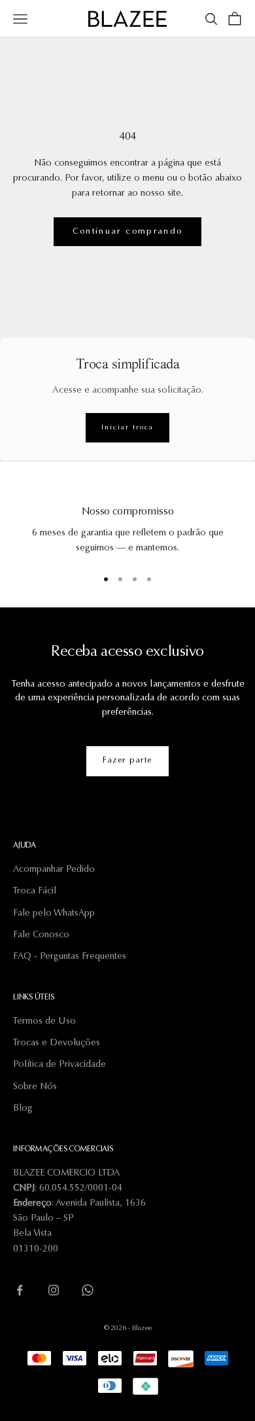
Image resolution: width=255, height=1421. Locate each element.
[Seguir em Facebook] (19, 1290)
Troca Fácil (34, 891)
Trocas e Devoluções (56, 1043)
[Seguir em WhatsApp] (87, 1290)
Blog (23, 1108)
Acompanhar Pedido (54, 869)
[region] (127, 522)
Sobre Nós (35, 1087)
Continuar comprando (127, 231)
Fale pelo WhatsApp (54, 913)
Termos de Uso (44, 1021)
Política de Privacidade (59, 1065)
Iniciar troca (127, 427)
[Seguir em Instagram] (53, 1290)
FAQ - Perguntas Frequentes (69, 957)
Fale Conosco (41, 935)
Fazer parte (127, 760)
